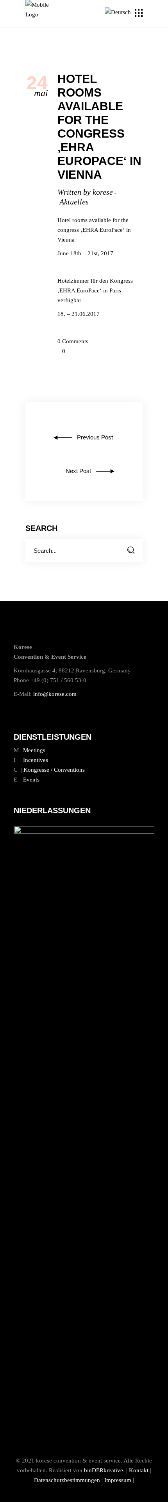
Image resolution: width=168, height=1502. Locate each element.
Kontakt (138, 1470)
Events (31, 779)
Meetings (34, 750)
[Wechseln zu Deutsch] (119, 12)
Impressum (117, 1480)
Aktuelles (74, 201)
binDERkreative (103, 1470)
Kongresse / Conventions (54, 770)
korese (103, 192)
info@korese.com (55, 694)
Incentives (35, 760)
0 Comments (72, 341)
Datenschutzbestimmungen (67, 1480)
